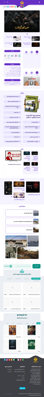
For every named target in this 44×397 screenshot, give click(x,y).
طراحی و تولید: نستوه (7, 393)
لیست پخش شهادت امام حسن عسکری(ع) (15, 294)
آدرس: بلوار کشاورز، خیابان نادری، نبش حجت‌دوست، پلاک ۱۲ (19, 371)
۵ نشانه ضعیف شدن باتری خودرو (8, 43)
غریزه (39, 337)
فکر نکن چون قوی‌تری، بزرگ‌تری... (14, 67)
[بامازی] (9, 56)
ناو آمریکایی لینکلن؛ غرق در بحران (13, 122)
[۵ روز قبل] (32, 60)
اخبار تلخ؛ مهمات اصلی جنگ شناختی (31, 132)
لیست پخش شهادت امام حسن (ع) (16, 308)
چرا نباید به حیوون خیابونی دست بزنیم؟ (13, 73)
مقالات (22, 93)
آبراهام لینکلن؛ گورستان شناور (13, 101)
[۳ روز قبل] (35, 153)
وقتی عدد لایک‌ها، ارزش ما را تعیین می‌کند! (12, 76)
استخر (39, 351)
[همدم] (19, 56)
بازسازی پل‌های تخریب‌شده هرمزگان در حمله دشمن (23, 221)
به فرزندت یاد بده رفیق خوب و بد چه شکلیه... (12, 74)
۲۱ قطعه (5, 294)
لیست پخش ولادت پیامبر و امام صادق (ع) (34, 294)
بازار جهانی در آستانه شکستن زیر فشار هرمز (12, 107)
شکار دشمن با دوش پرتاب (14, 117)
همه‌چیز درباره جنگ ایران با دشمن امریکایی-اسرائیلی (33, 116)
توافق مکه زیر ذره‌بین (15, 132)
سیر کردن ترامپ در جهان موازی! (19, 189)
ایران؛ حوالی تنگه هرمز (28, 213)
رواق (12, 57)
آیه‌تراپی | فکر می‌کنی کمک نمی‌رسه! (27, 169)
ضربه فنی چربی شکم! (9, 36)
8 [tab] (3, 196)
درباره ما (9, 371)
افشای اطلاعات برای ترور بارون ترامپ (12, 141)
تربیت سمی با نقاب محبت (33, 194)
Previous (39, 21)
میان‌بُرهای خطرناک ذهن (18, 199)
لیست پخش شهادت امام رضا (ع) (35, 308)
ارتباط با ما (9, 369)
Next (5, 21)
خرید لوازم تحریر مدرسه (16, 82)
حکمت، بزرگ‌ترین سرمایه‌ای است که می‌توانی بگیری (27, 43)
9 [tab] (2, 196)
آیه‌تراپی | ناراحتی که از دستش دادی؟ (35, 158)
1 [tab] (14, 196)
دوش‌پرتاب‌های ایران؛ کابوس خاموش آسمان (31, 127)
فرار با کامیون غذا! (35, 122)
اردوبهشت (19, 351)
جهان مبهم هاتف (18, 337)
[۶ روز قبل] (19, 184)
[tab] (37, 52)
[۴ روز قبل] (27, 153)
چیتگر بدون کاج (29, 230)
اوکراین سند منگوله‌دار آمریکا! (32, 141)
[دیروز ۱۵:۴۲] (36, 221)
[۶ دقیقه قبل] (36, 213)
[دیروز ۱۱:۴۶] (11, 252)
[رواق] (12, 55)
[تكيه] (5, 56)
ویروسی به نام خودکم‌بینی (15, 68)
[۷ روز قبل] (19, 195)
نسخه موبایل (22, 388)
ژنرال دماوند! (16, 112)
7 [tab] (5, 196)
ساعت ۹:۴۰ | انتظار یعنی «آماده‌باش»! (35, 169)
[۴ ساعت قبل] (22, 21)
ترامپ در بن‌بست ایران (34, 137)
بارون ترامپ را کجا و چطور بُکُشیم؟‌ (13, 96)
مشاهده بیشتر (31, 66)
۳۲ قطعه (24, 308)
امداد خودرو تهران (7, 82)
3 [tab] (11, 196)
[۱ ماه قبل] (32, 81)
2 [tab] (13, 196)
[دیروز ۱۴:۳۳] (36, 229)
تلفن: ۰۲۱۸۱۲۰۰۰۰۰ (21, 376)
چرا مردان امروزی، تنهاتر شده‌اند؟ (27, 37)
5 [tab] (8, 196)
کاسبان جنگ (16, 137)
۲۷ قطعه (5, 308)
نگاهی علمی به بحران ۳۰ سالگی (14, 71)
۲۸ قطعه (24, 294)
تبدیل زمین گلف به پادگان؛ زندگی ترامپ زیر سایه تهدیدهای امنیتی (12, 127)
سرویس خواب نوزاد (12, 84)
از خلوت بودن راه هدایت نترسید (14, 70)
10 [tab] (0, 196)
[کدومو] (16, 56)
